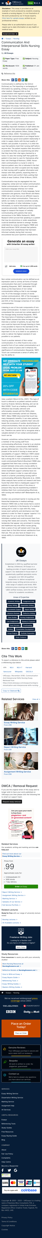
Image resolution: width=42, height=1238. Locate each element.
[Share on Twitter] (16, 79)
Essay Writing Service (10, 1094)
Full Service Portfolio (10, 905)
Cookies (5, 1230)
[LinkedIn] (10, 1170)
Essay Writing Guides (10, 984)
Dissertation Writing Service (12, 1098)
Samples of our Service (11, 902)
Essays (8, 39)
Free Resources (7, 1132)
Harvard (29, 667)
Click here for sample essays (13, 18)
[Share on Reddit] (19, 79)
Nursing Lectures (9, 919)
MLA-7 (19, 667)
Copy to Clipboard (10, 691)
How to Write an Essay (11, 974)
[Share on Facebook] (12, 79)
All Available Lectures (10, 923)
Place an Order (21, 1033)
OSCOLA (29, 672)
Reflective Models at (18, 970)
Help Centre (6, 1162)
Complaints (6, 1158)
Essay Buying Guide (9, 1136)
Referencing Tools (9, 981)
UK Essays (8, 53)
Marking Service (8, 899)
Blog (3, 1140)
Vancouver (7, 672)
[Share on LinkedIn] (23, 79)
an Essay (21, 887)
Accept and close (9, 34)
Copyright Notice (8, 1226)
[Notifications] (37, 3)
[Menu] (3, 3)
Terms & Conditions (9, 1221)
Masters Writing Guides (11, 987)
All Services (6, 1110)
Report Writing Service (11, 892)
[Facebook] (3, 1170)
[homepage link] (3, 39)
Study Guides (7, 1128)
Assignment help (8, 1106)
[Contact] (35, 3)
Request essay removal (12, 802)
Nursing (16, 39)
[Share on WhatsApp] (26, 79)
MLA (11, 667)
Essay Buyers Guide (10, 977)
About (4, 1150)
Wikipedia (18, 672)
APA (4, 667)
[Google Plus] (15, 1170)
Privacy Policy (7, 1217)
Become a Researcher (10, 1166)
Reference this (9, 73)
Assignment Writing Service (13, 895)
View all (35, 699)
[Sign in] (39, 3)
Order (30, 3)
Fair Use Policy (7, 1154)
